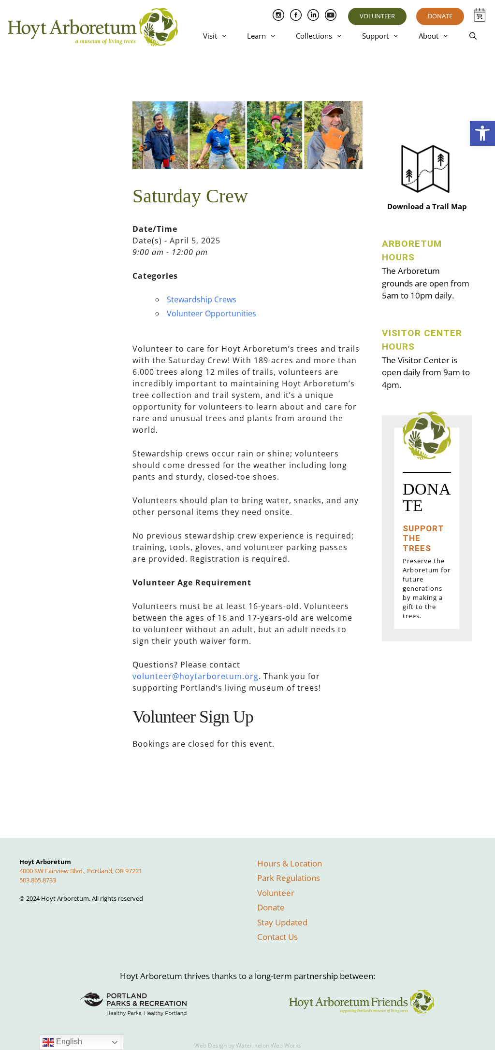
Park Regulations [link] (288, 877)
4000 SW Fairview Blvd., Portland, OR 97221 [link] (80, 870)
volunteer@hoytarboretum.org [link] (195, 676)
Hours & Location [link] (289, 863)
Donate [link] (440, 16)
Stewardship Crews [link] (201, 299)
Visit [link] (210, 36)
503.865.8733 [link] (37, 880)
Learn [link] (256, 36)
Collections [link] (314, 36)
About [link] (428, 36)
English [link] (68, 1041)
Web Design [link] (210, 1045)
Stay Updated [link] (282, 922)
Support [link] (375, 36)
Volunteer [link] (377, 16)
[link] (482, 133)
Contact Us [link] (277, 936)
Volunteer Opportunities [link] (211, 313)
